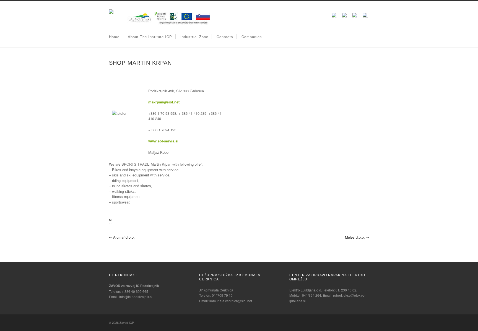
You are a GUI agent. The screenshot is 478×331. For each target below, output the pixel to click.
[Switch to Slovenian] (365, 15)
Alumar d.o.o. (122, 237)
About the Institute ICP (150, 36)
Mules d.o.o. (357, 237)
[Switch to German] (345, 15)
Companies (251, 36)
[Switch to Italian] (355, 15)
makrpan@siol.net (164, 102)
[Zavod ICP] (111, 12)
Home (114, 36)
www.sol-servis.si (163, 141)
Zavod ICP (126, 322)
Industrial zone (194, 36)
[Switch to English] (334, 15)
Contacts (225, 36)
